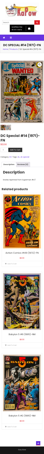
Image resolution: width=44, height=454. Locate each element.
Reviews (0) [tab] (22, 164)
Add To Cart (15, 150)
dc (18, 157)
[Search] (37, 22)
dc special (25, 157)
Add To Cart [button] (11, 264)
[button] (39, 64)
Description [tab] (8, 164)
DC (10, 157)
